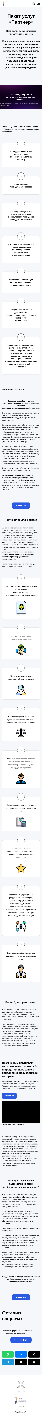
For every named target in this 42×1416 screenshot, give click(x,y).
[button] (33, 3)
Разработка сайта (21, 1412)
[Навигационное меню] (38, 4)
